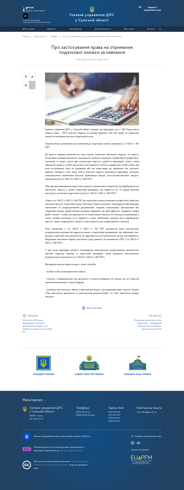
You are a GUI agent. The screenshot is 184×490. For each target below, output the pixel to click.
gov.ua (30, 7)
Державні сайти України (35, 11)
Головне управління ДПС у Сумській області (92, 17)
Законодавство (75, 29)
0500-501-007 (114, 412)
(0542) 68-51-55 (83, 412)
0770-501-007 (114, 415)
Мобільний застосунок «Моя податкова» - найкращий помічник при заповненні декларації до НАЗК (147, 324)
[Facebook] (132, 443)
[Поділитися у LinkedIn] (26, 85)
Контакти (151, 29)
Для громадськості (103, 29)
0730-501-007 (114, 418)
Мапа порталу (33, 400)
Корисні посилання (140, 450)
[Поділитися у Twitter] (32, 77)
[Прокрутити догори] (171, 479)
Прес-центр (129, 29)
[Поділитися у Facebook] (26, 77)
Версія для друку (94, 308)
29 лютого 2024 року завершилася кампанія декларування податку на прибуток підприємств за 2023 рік (37, 326)
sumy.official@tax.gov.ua (147, 412)
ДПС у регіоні (28, 29)
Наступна (153, 316)
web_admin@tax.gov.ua (70, 451)
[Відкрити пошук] (160, 29)
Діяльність (51, 29)
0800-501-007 (114, 421)
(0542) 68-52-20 (83, 415)
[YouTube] (138, 443)
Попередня (33, 316)
